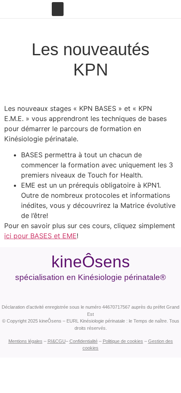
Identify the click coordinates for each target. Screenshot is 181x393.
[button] (58, 9)
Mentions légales (25, 341)
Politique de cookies (123, 341)
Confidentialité (83, 341)
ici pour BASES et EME (40, 235)
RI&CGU (57, 341)
